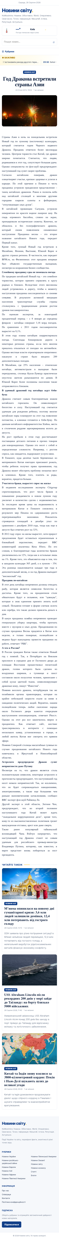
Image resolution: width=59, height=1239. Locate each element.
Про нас (5, 1190)
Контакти (6, 1198)
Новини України (9, 1156)
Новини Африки (9, 1174)
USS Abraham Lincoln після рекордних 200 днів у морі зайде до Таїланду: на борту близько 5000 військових (28, 1000)
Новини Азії (29, 72)
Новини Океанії (38, 1160)
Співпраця (6, 1194)
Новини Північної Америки (13, 1178)
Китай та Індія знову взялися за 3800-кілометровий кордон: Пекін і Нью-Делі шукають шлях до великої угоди (29, 1079)
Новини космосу (38, 1168)
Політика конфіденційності (14, 1202)
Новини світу (17, 10)
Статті (33, 1172)
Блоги (33, 1175)
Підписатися (11, 1224)
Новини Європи (9, 1167)
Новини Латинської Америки (43, 1156)
